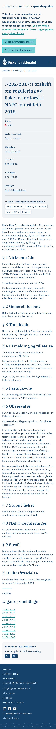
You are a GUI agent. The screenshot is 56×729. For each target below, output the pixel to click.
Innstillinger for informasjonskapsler (21, 682)
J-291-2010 (8, 633)
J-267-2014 (8, 616)
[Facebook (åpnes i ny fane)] (9, 710)
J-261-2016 (11, 163)
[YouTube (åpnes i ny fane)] (14, 710)
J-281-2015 (8, 613)
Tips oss (8, 697)
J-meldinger (18, 70)
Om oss (7, 669)
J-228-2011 (8, 630)
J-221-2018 (11, 177)
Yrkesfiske (5, 70)
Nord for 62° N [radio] (12, 212)
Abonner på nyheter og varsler (18, 713)
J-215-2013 (8, 619)
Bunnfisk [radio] (26, 212)
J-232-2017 (31, 70)
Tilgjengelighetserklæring (16, 688)
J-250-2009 (8, 637)
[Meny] (50, 62)
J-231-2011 (8, 626)
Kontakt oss (9, 693)
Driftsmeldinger (11, 718)
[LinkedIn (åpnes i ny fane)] (4, 710)
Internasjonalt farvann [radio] (36, 206)
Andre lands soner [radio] (14, 206)
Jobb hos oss (10, 673)
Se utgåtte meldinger (15, 190)
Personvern (9, 678)
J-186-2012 (8, 623)
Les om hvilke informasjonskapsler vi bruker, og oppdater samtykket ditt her (27, 29)
